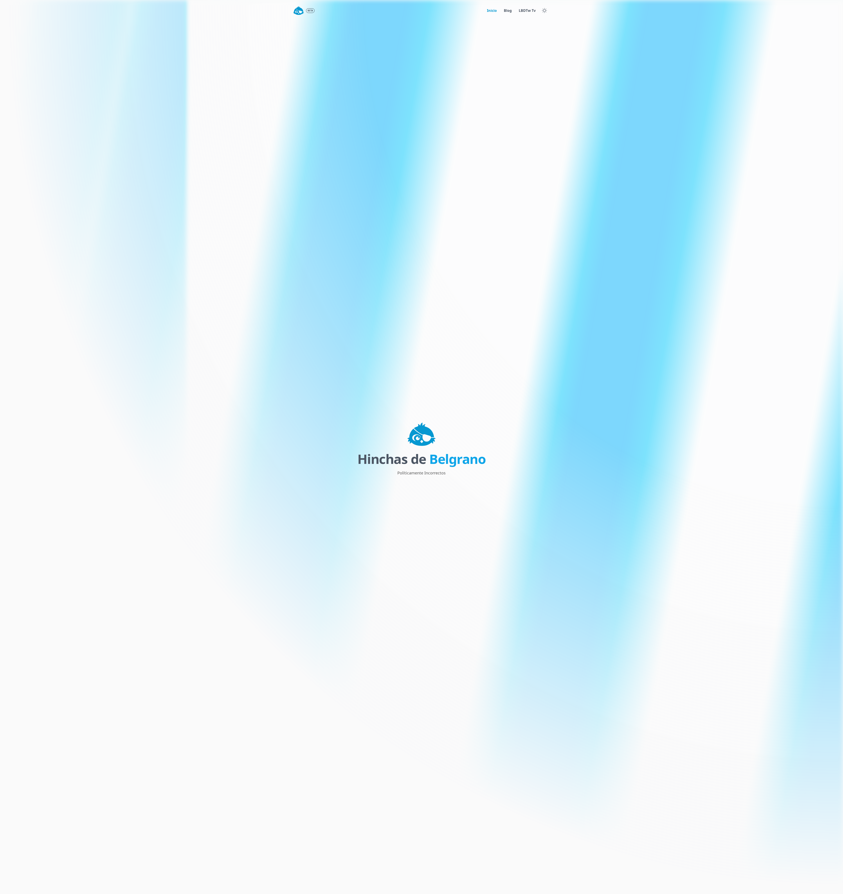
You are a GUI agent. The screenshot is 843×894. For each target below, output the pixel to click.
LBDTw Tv (527, 10)
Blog (508, 10)
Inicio (492, 10)
